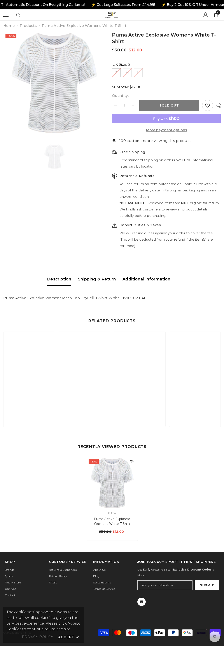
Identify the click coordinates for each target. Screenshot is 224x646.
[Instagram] (141, 602)
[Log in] (205, 14)
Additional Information (146, 279)
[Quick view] (132, 461)
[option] (54, 83)
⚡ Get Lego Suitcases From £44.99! (123, 5)
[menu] (6, 15)
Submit (207, 585)
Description (59, 279)
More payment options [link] (166, 130)
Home (9, 26)
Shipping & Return (97, 279)
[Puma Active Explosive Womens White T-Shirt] (112, 483)
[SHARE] (217, 105)
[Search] (18, 15)
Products (28, 26)
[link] (29, 410)
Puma (112, 513)
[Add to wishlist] (207, 105)
